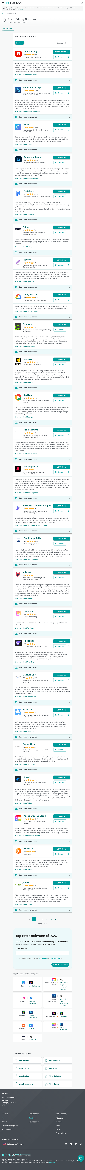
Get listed (32, 1118)
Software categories (10, 1126)
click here (52, 1162)
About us (59, 1118)
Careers (59, 1122)
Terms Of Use (43, 958)
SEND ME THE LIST (60, 964)
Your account (34, 1122)
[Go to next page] (55, 919)
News (58, 1126)
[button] (3, 3)
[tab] (8, 28)
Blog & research (8, 1129)
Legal (58, 1129)
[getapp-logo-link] (15, 3)
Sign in (4, 1122)
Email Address (22, 948)
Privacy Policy (56, 958)
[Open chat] (81, 1158)
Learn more (19, 9)
